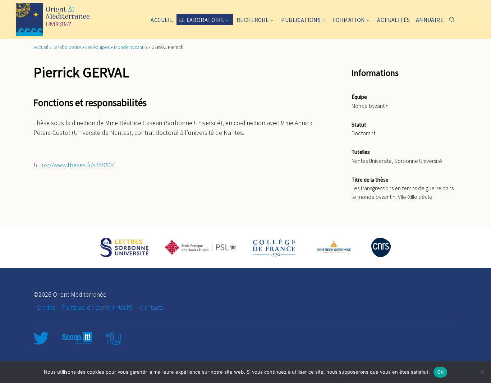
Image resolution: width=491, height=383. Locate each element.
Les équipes (97, 47)
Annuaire (430, 19)
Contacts (152, 307)
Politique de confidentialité (97, 307)
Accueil (162, 19)
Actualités (393, 19)
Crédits (46, 307)
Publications (301, 19)
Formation (349, 19)
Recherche (253, 19)
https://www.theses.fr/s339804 (74, 165)
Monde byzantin (130, 47)
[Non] (482, 372)
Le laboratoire (202, 19)
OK (440, 372)
